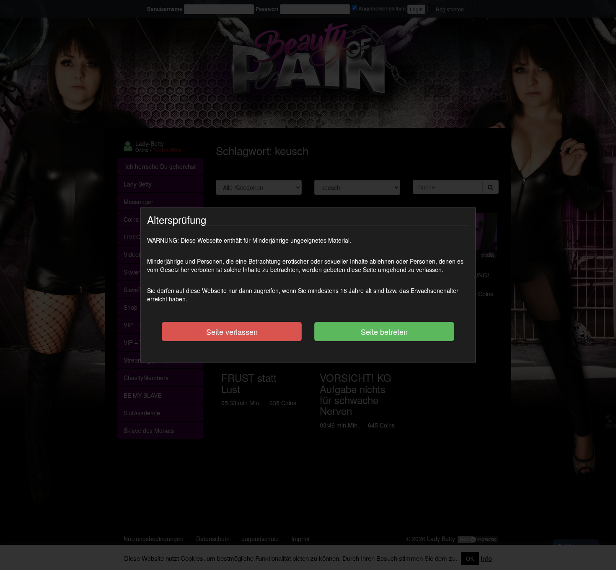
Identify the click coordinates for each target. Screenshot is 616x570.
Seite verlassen (232, 331)
